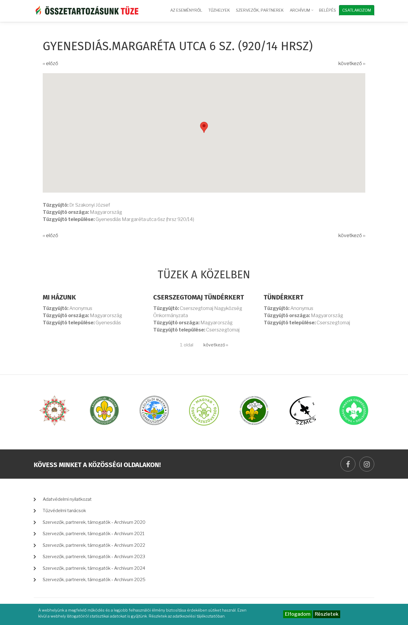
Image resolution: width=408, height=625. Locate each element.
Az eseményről (186, 10)
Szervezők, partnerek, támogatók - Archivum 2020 (94, 522)
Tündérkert (283, 297)
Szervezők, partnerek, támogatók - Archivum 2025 (94, 579)
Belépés (327, 10)
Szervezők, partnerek (260, 10)
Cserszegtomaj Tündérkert (198, 297)
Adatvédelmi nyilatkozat (67, 499)
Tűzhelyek (219, 10)
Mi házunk (59, 297)
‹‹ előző (50, 63)
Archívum (302, 13)
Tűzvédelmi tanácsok (64, 510)
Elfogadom (297, 614)
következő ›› (351, 63)
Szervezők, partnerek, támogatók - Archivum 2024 (94, 568)
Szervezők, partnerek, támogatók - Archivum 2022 (94, 545)
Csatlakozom (356, 10)
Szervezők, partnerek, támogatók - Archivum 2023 (94, 556)
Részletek (326, 614)
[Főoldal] (86, 10)
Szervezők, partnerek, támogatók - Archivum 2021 (94, 533)
